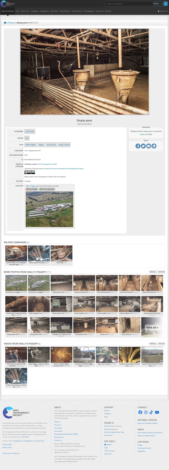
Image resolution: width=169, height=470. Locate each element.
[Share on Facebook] (137, 146)
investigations (28, 441)
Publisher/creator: (31, 164)
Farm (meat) (29, 131)
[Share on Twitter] (143, 146)
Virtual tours (108, 435)
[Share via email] (148, 146)
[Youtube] (157, 412)
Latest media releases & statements (150, 433)
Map (17, 11)
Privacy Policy (7, 445)
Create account (109, 451)
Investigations (44, 11)
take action (40, 441)
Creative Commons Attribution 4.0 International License (63, 168)
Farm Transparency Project (47, 164)
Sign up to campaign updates (147, 423)
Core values (58, 431)
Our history (58, 428)
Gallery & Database (7, 11)
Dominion (112, 426)
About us (57, 422)
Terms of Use (7, 448)
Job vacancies (59, 437)
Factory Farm (51, 145)
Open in (32, 189)
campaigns (16, 441)
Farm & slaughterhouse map (114, 432)
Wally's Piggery (30, 145)
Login (106, 448)
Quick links (108, 454)
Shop (106, 417)
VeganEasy (141, 451)
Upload (161, 272)
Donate (106, 411)
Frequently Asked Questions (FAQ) (66, 434)
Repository (111, 429)
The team (57, 425)
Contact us (58, 440)
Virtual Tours (24, 11)
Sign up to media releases (146, 436)
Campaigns (34, 11)
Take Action (54, 11)
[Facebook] (140, 412)
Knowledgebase (88, 11)
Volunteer (107, 414)
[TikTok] (151, 412)
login (150, 131)
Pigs (26, 138)
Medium (143, 134)
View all (153, 272)
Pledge (140, 445)
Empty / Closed (64, 145)
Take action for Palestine (10, 453)
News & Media (65, 11)
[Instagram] (145, 412)
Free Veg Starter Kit (144, 448)
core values (25, 437)
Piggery (41, 145)
